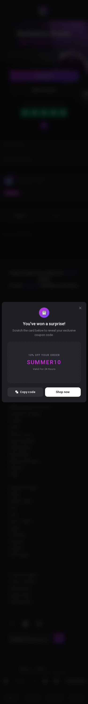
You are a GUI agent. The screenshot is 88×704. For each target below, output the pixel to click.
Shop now (63, 392)
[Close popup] (80, 308)
